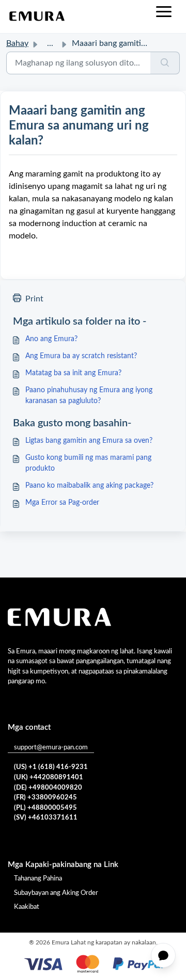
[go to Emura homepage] (37, 16)
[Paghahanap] (165, 63)
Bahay (17, 43)
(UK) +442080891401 (48, 777)
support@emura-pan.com (51, 747)
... (50, 43)
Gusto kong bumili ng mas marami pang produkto (88, 463)
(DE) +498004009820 (48, 787)
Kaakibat (26, 907)
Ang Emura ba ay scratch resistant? (81, 356)
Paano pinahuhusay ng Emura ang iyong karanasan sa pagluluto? (88, 396)
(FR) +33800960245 (45, 797)
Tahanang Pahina (38, 878)
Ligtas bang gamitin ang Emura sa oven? (88, 440)
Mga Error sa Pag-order (62, 502)
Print (34, 299)
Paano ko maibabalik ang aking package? (89, 485)
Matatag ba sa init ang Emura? (73, 373)
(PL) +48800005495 (45, 808)
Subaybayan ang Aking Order (56, 893)
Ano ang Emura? (51, 339)
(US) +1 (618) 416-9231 (51, 767)
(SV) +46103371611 (46, 817)
